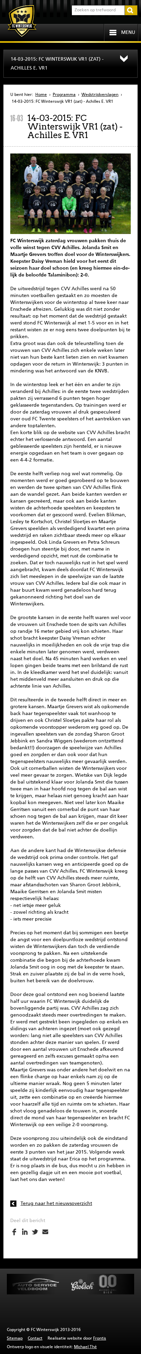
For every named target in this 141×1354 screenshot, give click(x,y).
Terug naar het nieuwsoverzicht (56, 1203)
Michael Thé (85, 1347)
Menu (128, 32)
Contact (35, 1339)
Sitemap (15, 1339)
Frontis (99, 1339)
